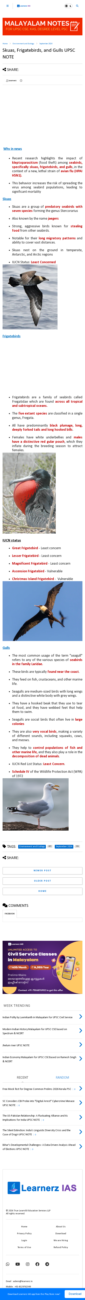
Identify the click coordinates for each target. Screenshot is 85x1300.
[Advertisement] (28, 112)
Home (5, 44)
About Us (61, 1227)
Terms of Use (24, 1247)
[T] (47, 1264)
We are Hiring (61, 1240)
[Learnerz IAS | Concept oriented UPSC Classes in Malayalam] (24, 7)
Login (24, 1240)
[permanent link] (21, 81)
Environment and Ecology (23, 44)
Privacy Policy (24, 1233)
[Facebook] (37, 1264)
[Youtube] (17, 1264)
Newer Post (42, 870)
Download (60, 1233)
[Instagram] (27, 1264)
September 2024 (45, 44)
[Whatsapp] (7, 1264)
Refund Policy (61, 1247)
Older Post (42, 881)
